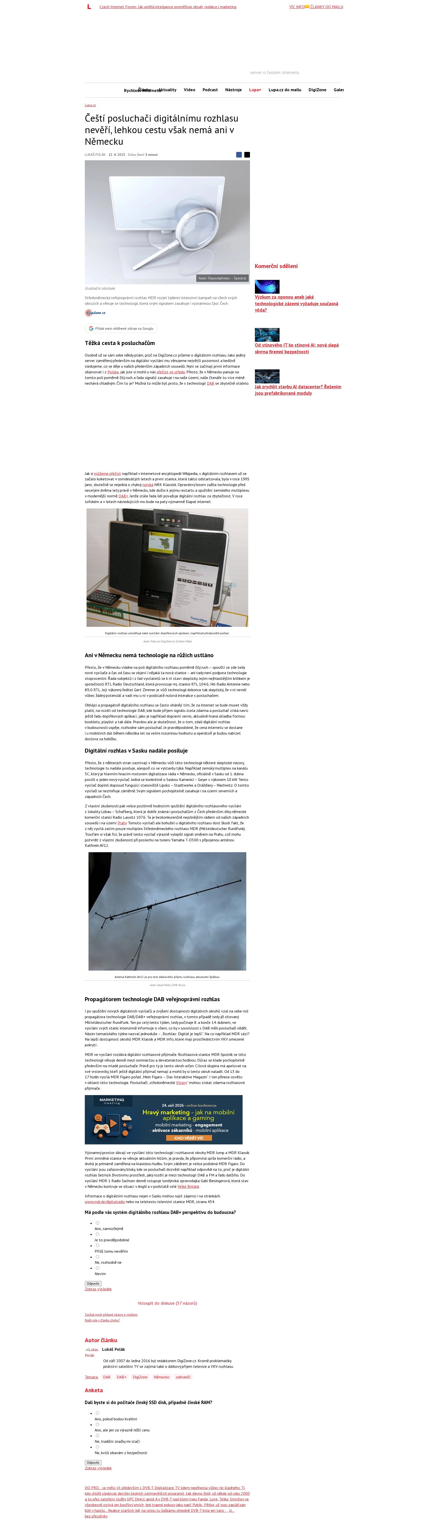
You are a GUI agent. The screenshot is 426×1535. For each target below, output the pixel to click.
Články (144, 89)
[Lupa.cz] (90, 6)
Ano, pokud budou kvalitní (116, 1418)
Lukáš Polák (95, 154)
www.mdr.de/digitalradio (105, 1201)
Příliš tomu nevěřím (111, 1251)
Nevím (100, 1273)
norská (147, 484)
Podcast (210, 89)
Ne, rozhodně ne (108, 1262)
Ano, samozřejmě (109, 1228)
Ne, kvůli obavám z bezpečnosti (121, 1452)
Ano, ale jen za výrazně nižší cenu (122, 1429)
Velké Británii (188, 1186)
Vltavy (181, 1082)
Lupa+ (255, 89)
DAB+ (123, 495)
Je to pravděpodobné (112, 1239)
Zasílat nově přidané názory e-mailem (111, 1315)
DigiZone (317, 89)
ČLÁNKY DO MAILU (326, 6)
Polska (113, 371)
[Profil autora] (92, 1354)
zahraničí (183, 1376)
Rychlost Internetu (129, 90)
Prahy (122, 822)
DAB (210, 383)
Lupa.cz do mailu (285, 89)
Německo (161, 1376)
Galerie (341, 89)
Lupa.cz (90, 105)
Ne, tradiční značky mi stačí (117, 1441)
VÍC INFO (297, 6)
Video (189, 89)
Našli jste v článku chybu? (102, 1320)
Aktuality (167, 89)
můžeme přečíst (107, 473)
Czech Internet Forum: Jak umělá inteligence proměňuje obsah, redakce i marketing (168, 6)
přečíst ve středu (171, 371)
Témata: (92, 1376)
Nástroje (233, 89)
